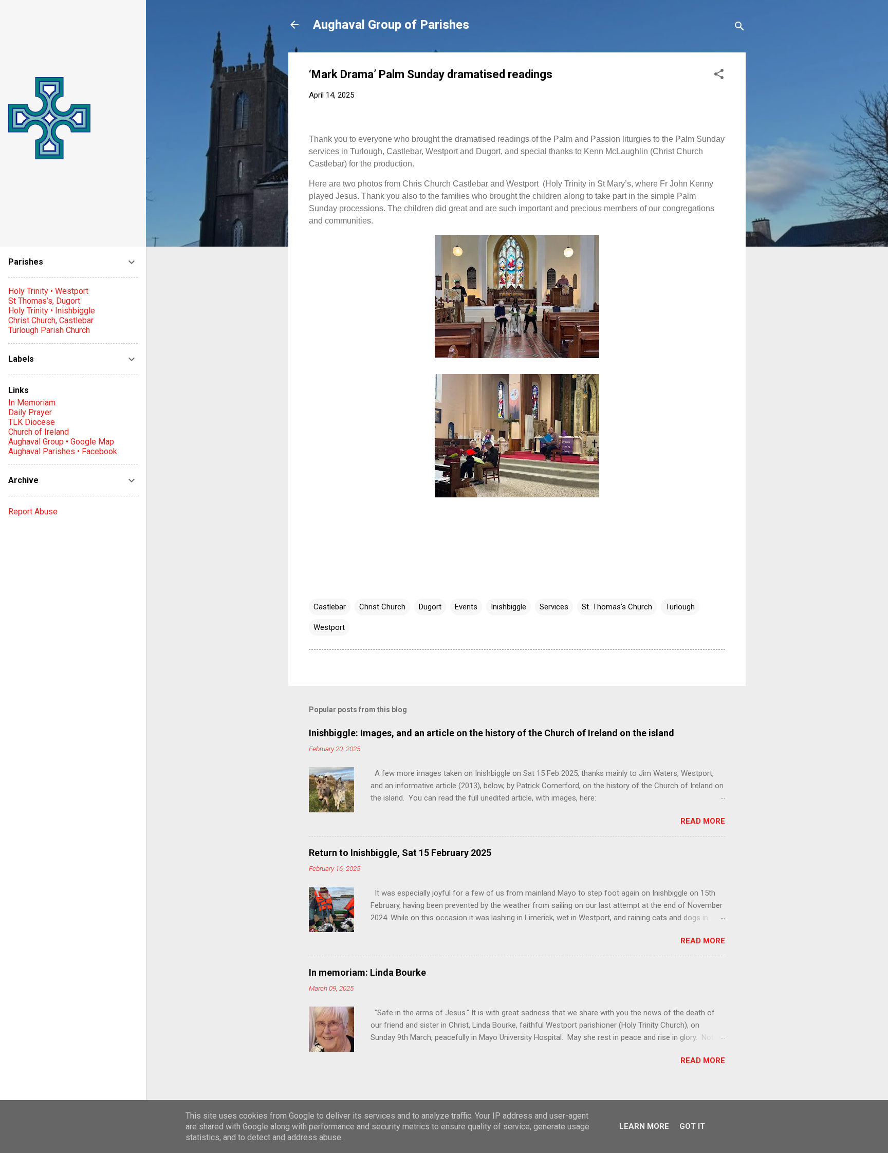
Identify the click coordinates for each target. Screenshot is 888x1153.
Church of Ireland (38, 432)
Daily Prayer (30, 412)
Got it (692, 1126)
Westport (329, 627)
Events (466, 606)
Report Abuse (33, 511)
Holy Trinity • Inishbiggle (51, 310)
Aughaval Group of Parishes (391, 24)
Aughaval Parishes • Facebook (62, 451)
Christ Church (382, 606)
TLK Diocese (31, 422)
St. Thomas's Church (617, 606)
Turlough (680, 606)
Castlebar (329, 606)
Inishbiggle (508, 606)
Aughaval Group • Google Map (61, 442)
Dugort (430, 606)
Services (554, 606)
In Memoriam (31, 402)
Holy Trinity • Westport (48, 291)
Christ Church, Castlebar (51, 320)
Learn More (644, 1126)
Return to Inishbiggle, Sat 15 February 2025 (400, 852)
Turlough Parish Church (49, 330)
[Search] (739, 28)
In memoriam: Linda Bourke (367, 972)
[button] (719, 76)
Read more (702, 821)
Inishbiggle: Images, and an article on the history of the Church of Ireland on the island (491, 733)
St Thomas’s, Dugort (44, 301)
